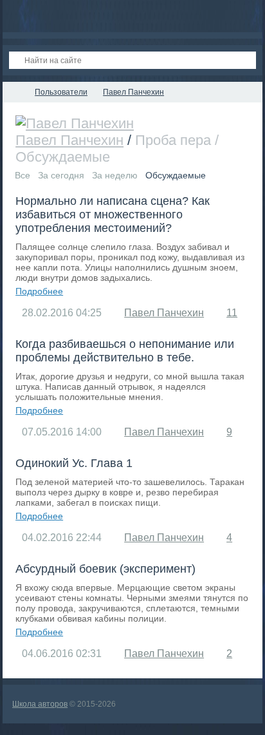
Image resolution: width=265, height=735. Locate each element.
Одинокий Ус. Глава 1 (73, 463)
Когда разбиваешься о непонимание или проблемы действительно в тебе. (124, 351)
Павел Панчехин (69, 140)
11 (231, 312)
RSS (119, 156)
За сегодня (61, 175)
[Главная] (14, 92)
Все (22, 175)
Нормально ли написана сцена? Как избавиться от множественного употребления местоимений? (112, 214)
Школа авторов (40, 704)
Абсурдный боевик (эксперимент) (105, 568)
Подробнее (39, 291)
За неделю (115, 175)
